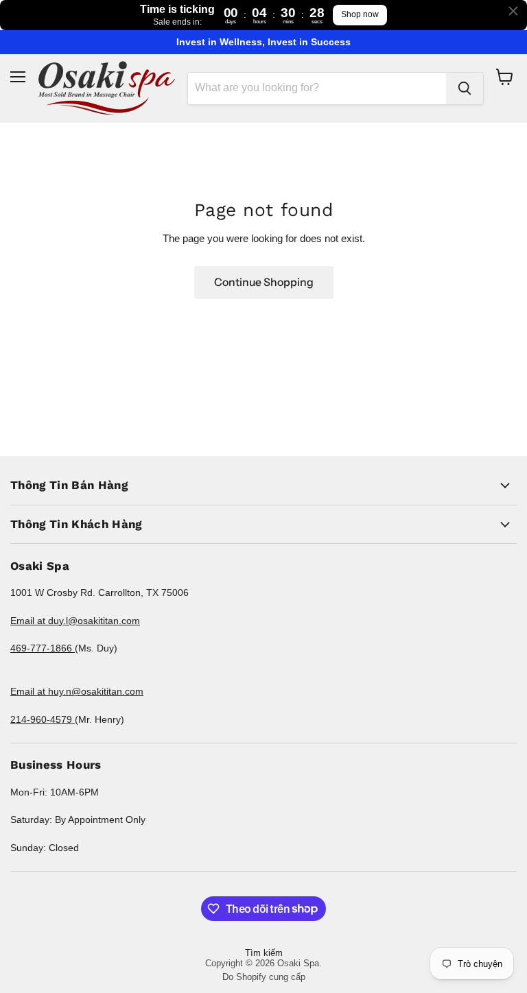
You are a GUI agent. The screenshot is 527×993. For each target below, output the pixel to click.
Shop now (360, 14)
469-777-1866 (42, 648)
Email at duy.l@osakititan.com (75, 620)
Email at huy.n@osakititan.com (76, 691)
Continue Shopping (264, 282)
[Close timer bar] (513, 10)
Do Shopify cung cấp (263, 977)
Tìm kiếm (264, 953)
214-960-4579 (42, 719)
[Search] (464, 88)
